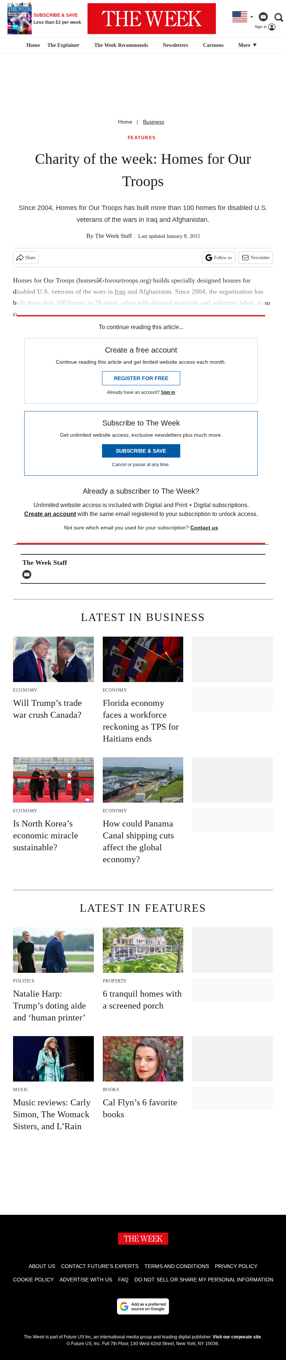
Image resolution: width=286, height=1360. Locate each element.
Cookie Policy (33, 1280)
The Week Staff (113, 236)
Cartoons (213, 45)
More (245, 45)
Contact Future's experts (100, 1266)
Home (125, 122)
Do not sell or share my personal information (203, 1280)
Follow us (223, 257)
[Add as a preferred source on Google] (143, 1306)
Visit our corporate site (237, 1337)
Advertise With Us (86, 1280)
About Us (42, 1266)
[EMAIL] (28, 574)
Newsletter (260, 257)
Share (30, 257)
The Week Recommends (121, 45)
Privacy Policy (236, 1266)
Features (142, 138)
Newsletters (175, 45)
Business (153, 122)
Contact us (204, 528)
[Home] (32, 45)
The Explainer (63, 45)
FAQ (123, 1280)
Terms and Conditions (176, 1266)
